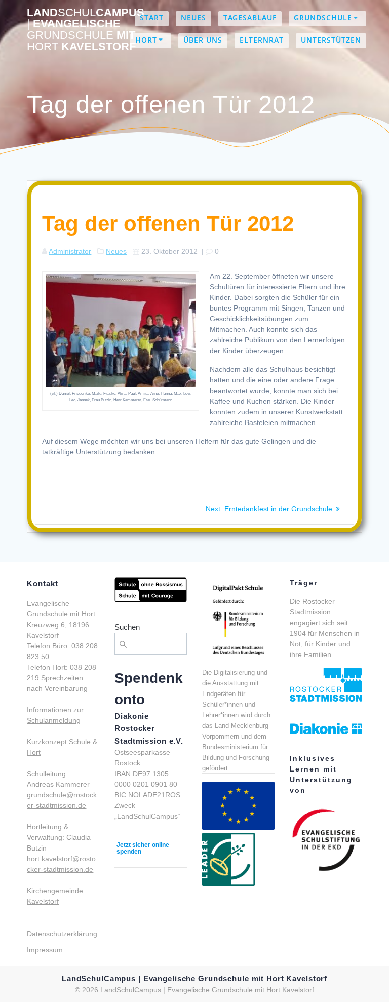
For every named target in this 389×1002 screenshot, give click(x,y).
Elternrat (262, 40)
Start (152, 17)
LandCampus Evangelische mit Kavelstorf (85, 30)
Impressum (45, 950)
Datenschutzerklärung (62, 934)
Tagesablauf (250, 17)
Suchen (127, 627)
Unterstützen (331, 40)
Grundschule (323, 17)
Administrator (70, 251)
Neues (193, 17)
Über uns (202, 40)
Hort (146, 40)
